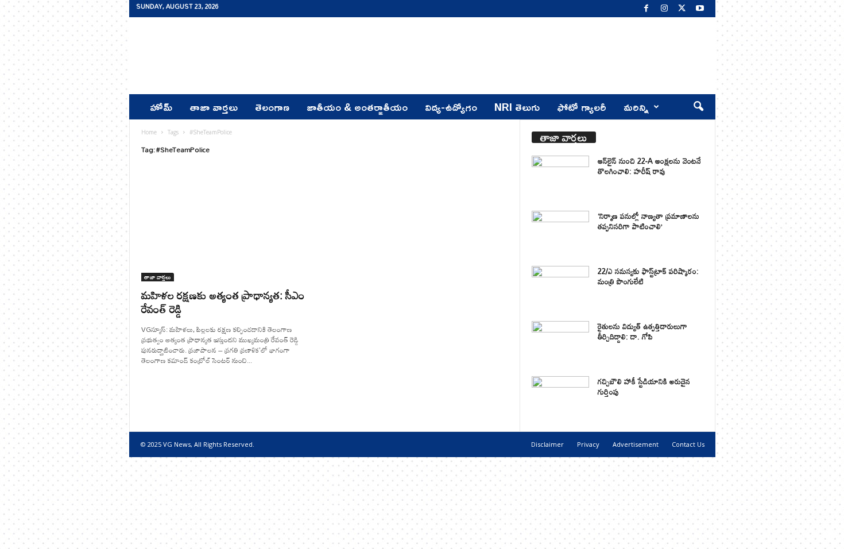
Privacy (588, 444)
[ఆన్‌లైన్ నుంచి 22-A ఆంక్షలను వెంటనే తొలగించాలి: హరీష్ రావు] (560, 177)
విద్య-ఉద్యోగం (451, 107)
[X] (682, 8)
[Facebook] (646, 8)
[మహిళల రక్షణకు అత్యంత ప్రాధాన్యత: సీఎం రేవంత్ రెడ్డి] (227, 225)
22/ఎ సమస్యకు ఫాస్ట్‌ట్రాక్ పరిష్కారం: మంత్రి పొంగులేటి (648, 276)
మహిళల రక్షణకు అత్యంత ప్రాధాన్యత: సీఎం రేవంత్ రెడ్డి (223, 301)
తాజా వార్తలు (213, 107)
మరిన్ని (636, 107)
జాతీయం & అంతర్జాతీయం (357, 107)
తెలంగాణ (272, 107)
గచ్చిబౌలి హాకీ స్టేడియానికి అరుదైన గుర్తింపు (644, 386)
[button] (698, 106)
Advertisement (636, 444)
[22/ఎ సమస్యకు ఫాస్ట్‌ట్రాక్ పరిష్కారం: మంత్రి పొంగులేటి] (560, 287)
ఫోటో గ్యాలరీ (581, 107)
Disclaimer (547, 444)
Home (149, 132)
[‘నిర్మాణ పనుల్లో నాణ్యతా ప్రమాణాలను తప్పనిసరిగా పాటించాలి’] (560, 232)
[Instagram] (664, 8)
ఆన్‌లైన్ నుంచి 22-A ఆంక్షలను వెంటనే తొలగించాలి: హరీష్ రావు (649, 166)
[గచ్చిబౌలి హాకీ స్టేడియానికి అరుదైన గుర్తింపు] (560, 397)
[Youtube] (700, 8)
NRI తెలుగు (517, 107)
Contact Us (688, 444)
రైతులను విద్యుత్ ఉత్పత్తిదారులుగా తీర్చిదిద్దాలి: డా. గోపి (642, 331)
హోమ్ (161, 107)
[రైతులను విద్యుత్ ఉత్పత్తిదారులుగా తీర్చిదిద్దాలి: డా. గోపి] (560, 342)
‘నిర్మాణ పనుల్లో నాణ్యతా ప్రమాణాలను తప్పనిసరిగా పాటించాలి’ (648, 221)
